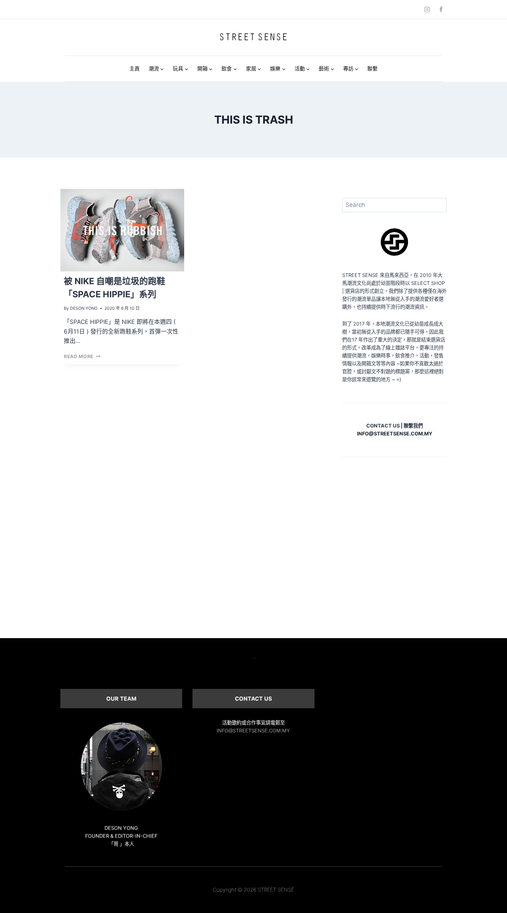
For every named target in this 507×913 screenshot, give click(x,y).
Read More (82, 356)
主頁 (134, 68)
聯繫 (372, 68)
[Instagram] (427, 9)
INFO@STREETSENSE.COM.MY (253, 730)
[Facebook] (441, 9)
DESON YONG (84, 308)
